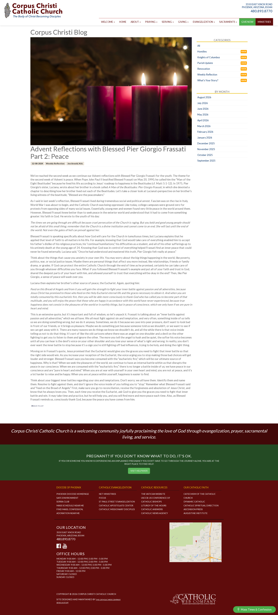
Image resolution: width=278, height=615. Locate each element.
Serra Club (62, 501)
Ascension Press (193, 509)
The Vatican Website (153, 494)
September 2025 (206, 160)
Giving (182, 21)
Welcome (107, 21)
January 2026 (204, 137)
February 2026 (205, 131)
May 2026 (202, 114)
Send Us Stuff (62, 603)
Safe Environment (67, 497)
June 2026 (203, 108)
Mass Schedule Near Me (70, 505)
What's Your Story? (207, 80)
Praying (150, 21)
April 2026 (203, 120)
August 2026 (204, 97)
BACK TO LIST (38, 406)
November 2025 (206, 149)
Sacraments (227, 21)
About (135, 21)
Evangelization (203, 21)
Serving (167, 21)
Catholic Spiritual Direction (201, 505)
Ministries (264, 21)
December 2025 (206, 143)
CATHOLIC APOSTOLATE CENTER (116, 505)
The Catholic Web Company (108, 599)
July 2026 (202, 103)
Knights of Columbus (208, 57)
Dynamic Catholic (194, 501)
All (198, 45)
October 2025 (205, 155)
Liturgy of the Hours (153, 505)
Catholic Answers (152, 509)
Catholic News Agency (154, 513)
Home (122, 21)
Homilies (202, 51)
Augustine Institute (195, 513)
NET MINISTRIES (107, 494)
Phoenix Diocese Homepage (72, 494)
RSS (243, 51)
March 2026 (204, 126)
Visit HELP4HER (139, 470)
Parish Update (205, 63)
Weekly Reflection (207, 74)
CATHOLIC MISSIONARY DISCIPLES (117, 509)
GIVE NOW (247, 21)
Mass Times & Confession (256, 609)
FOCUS (102, 497)
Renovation (203, 68)
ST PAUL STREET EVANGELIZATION (117, 501)
